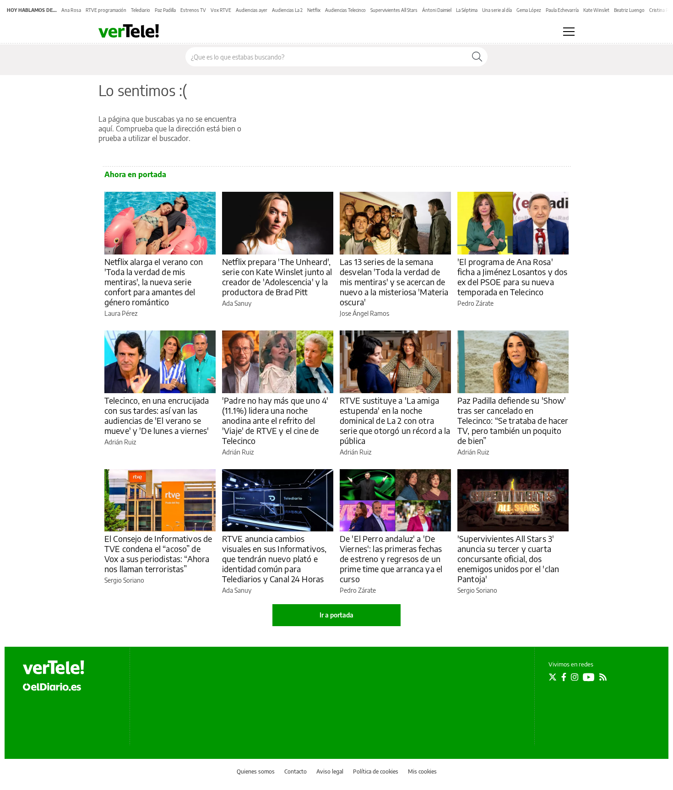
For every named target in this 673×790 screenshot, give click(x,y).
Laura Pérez (120, 313)
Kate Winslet (596, 10)
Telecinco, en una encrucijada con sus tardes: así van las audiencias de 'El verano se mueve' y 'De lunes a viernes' (156, 415)
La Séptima (467, 10)
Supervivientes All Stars (394, 10)
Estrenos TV (193, 10)
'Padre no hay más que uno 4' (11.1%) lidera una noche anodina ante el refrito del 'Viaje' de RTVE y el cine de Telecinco (275, 420)
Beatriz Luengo (629, 10)
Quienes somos (256, 771)
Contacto (295, 771)
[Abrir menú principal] (569, 31)
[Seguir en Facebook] (563, 677)
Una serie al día (497, 10)
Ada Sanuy (236, 303)
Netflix (313, 10)
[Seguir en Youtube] (589, 677)
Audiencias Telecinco (345, 10)
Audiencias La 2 (287, 10)
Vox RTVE (221, 10)
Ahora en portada (135, 174)
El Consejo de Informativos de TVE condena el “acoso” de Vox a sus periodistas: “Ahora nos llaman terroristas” (158, 553)
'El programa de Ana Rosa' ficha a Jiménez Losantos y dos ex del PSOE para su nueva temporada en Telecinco (512, 276)
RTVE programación (106, 10)
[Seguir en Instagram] (574, 677)
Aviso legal (329, 771)
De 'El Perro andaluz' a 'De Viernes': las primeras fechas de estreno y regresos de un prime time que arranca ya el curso (391, 558)
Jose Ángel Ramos (364, 313)
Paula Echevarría (562, 10)
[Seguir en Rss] (603, 677)
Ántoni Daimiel (436, 10)
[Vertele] (53, 667)
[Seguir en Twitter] (552, 677)
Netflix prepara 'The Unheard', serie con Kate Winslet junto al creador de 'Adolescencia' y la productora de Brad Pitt (277, 276)
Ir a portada (336, 615)
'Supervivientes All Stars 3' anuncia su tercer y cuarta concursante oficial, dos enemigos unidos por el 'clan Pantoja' (508, 558)
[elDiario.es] (52, 686)
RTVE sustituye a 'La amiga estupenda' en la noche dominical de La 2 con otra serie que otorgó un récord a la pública (395, 420)
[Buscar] (477, 56)
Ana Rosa (71, 10)
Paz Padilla (165, 10)
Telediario (140, 10)
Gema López (528, 10)
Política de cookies (375, 771)
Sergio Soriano (124, 580)
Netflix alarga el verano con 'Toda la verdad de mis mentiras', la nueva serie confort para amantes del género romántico (153, 281)
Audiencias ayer (251, 10)
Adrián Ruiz (120, 442)
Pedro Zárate (475, 303)
